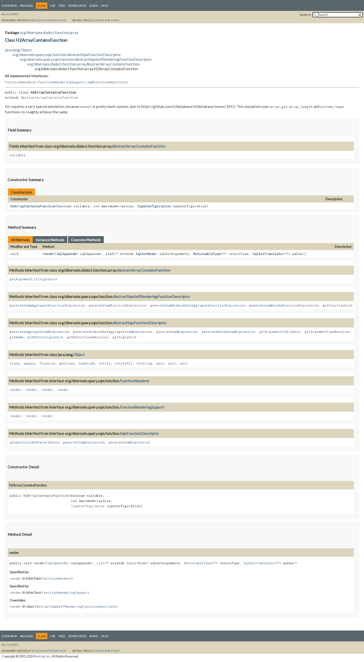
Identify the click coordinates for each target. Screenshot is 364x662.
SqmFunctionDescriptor (108, 82)
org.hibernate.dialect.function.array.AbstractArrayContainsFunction (83, 64)
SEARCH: (306, 15)
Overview (9, 5)
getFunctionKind (337, 305)
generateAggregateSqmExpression (39, 332)
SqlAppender (67, 254)
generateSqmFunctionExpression (117, 305)
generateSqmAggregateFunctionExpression (47, 305)
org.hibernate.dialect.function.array (49, 32)
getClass (67, 363)
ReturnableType (207, 254)
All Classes (10, 14)
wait (160, 363)
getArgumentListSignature (33, 279)
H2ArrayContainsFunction (33, 206)
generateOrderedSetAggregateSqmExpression (112, 332)
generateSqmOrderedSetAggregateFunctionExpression (197, 305)
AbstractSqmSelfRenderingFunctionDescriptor (151, 296)
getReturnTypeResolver (88, 337)
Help (104, 5)
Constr (45, 20)
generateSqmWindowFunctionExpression (284, 305)
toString (144, 363)
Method (59, 20)
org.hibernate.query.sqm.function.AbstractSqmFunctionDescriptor (66, 54)
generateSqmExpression (177, 332)
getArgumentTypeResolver (327, 332)
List (110, 254)
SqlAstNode (146, 254)
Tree (61, 5)
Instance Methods (50, 240)
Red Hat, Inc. (42, 656)
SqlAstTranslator (268, 254)
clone (15, 363)
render (48, 254)
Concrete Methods (86, 240)
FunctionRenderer (21, 82)
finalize (47, 363)
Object (79, 354)
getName (17, 337)
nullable (18, 155)
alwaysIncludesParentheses (34, 442)
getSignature (124, 337)
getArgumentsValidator (280, 332)
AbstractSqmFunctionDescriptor (140, 322)
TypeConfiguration (154, 206)
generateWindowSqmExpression (228, 332)
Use (52, 5)
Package (26, 5)
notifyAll (123, 363)
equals (29, 363)
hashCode (87, 363)
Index (93, 5)
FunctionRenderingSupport (62, 82)
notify (105, 363)
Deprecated (77, 5)
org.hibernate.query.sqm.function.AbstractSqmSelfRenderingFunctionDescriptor (86, 59)
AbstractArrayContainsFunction (49, 97)
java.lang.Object (18, 50)
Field (34, 20)
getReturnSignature (45, 337)
